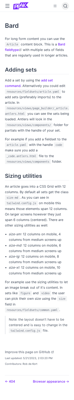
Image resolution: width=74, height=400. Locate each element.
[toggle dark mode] (55, 6)
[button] (7, 6)
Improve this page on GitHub (29, 352)
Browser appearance (49, 381)
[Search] (65, 6)
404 (11, 381)
